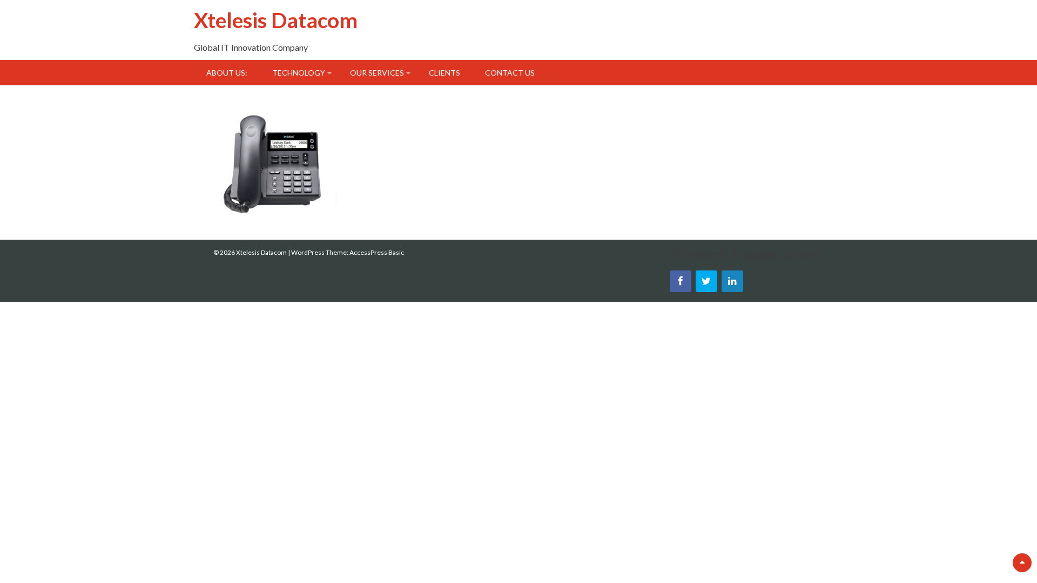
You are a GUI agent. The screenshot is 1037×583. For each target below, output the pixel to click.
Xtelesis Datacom (276, 19)
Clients (444, 72)
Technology (298, 72)
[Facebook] (680, 281)
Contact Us (510, 72)
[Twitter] (706, 281)
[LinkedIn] (732, 281)
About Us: (226, 72)
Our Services (377, 72)
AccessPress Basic (376, 252)
